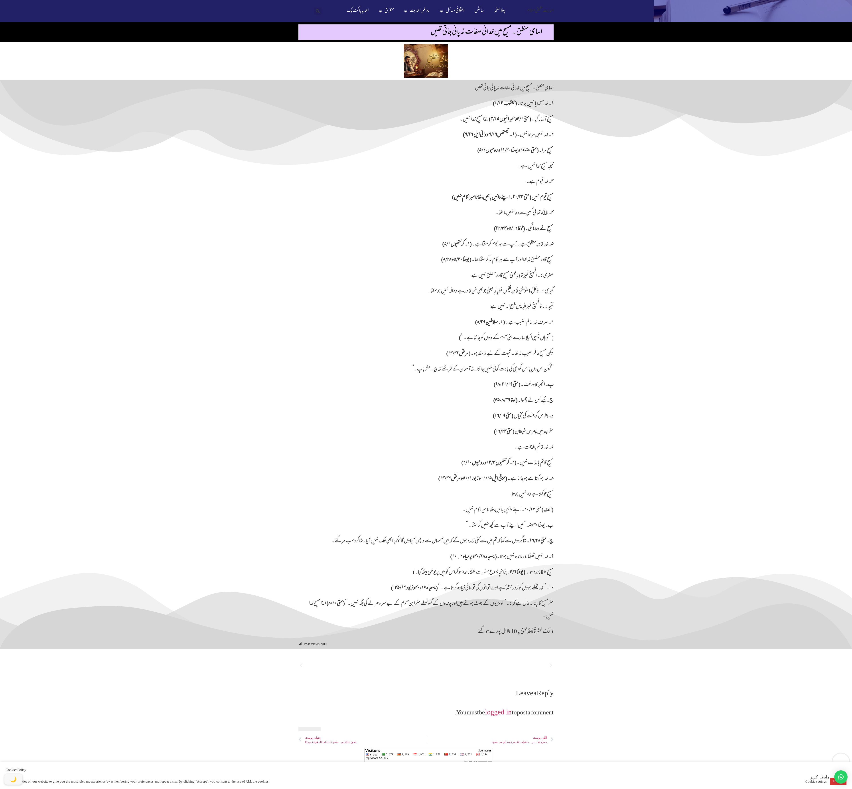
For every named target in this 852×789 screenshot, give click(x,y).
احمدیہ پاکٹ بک (358, 11)
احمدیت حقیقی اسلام (540, 11)
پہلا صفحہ (499, 11)
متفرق (389, 11)
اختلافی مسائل (455, 11)
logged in (498, 712)
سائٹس (479, 11)
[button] (317, 11)
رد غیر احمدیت (420, 11)
